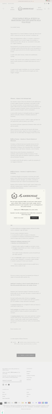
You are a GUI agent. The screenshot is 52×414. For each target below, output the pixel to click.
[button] (49, 1)
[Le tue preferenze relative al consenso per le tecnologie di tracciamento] (2, 413)
